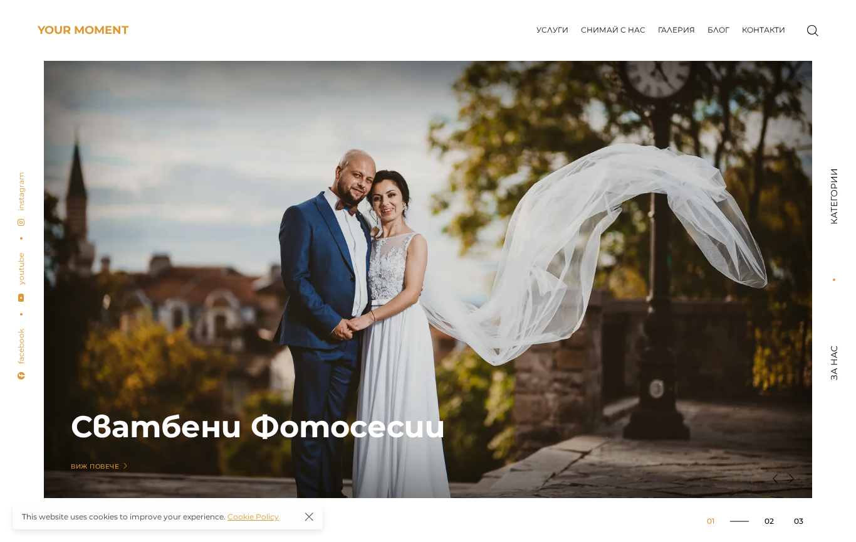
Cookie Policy (253, 516)
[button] (775, 479)
